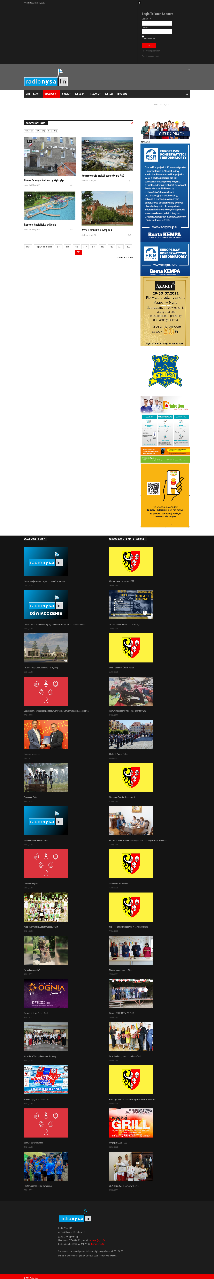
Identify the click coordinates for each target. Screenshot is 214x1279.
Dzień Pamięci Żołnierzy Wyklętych (45, 180)
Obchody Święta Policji (118, 754)
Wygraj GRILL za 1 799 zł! (119, 1143)
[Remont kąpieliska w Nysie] (50, 205)
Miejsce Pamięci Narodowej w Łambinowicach (128, 927)
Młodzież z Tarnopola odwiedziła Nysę (40, 1056)
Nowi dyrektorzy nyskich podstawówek (125, 1056)
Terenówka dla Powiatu (118, 883)
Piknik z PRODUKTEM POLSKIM (121, 1013)
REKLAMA (94, 94)
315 (67, 246)
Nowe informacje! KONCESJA (36, 840)
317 (85, 246)
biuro (93, 1244)
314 (59, 246)
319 (102, 246)
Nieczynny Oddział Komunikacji (122, 797)
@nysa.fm (100, 1244)
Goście (65, 94)
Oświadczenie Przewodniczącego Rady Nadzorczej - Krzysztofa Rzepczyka (55, 624)
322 (128, 246)
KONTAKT (109, 94)
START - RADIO (32, 94)
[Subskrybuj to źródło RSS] (132, 123)
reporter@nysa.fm (97, 1240)
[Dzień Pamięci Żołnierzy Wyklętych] (50, 156)
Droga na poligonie (32, 754)
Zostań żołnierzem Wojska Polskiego (124, 624)
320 (111, 246)
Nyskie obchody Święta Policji (121, 668)
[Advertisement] (77, 107)
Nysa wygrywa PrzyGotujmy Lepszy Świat (41, 927)
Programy (122, 94)
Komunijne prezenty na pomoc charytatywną (127, 711)
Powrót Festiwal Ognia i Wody (36, 1013)
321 (120, 246)
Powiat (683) (40, 131)
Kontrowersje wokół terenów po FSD (103, 175)
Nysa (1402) (29, 131)
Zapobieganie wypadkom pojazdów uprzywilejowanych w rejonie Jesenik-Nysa (56, 711)
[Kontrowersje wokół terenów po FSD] (107, 154)
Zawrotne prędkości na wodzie (36, 1099)
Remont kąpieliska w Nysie (40, 224)
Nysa (29, 141)
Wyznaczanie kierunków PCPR (121, 581)
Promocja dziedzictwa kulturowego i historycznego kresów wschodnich (139, 840)
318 (93, 246)
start (28, 246)
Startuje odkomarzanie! (33, 1143)
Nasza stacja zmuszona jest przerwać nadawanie (44, 581)
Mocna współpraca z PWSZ (120, 970)
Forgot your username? (150, 56)
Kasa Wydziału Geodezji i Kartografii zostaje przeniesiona (132, 1099)
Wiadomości (50, 94)
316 (76, 246)
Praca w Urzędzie (31, 883)
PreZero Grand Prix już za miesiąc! (38, 1186)
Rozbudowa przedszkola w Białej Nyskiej (41, 668)
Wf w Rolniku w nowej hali (97, 230)
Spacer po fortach (31, 797)
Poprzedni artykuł (44, 246)
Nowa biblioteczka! (32, 970)
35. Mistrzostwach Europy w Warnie (124, 1186)
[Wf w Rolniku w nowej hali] (107, 208)
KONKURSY (79, 94)
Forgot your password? (151, 51)
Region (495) (52, 131)
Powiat (87, 195)
